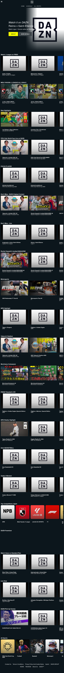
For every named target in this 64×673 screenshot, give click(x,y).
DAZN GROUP (55, 664)
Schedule (29, 6)
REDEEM (28, 667)
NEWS (22, 667)
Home (22, 6)
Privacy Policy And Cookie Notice (34, 664)
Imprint (47, 664)
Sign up (13, 34)
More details (25, 34)
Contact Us (8, 664)
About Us (35, 667)
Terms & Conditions (18, 664)
